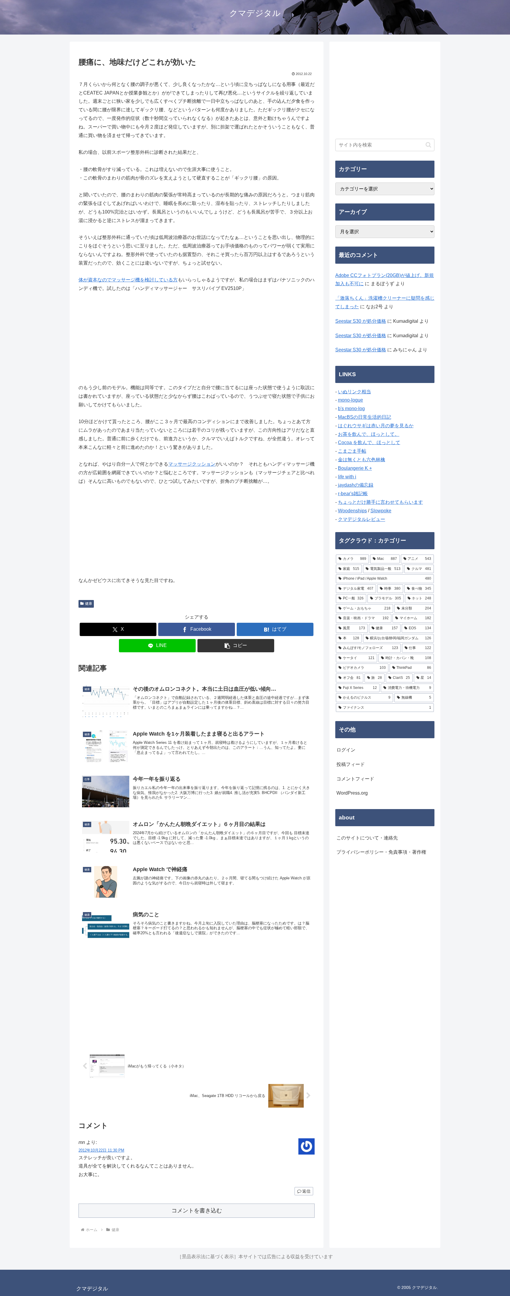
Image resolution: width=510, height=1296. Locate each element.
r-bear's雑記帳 (353, 493)
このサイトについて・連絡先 (367, 837)
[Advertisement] (197, 999)
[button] (235, 645)
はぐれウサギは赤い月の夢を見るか (375, 425)
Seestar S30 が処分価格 (360, 321)
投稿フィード (350, 764)
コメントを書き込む (196, 1210)
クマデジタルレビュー (361, 519)
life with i (347, 476)
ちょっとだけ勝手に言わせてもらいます (380, 502)
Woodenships (352, 510)
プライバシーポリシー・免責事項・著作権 (381, 852)
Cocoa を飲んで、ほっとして (369, 442)
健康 (88, 603)
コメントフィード (355, 778)
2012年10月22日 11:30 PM (101, 1150)
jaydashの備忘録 (355, 485)
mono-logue (350, 399)
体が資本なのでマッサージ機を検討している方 (128, 279)
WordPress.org (352, 792)
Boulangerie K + (355, 468)
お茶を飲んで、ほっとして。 (368, 434)
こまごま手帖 (352, 451)
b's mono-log (351, 408)
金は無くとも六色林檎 (361, 459)
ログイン (345, 749)
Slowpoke (380, 510)
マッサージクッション (191, 464)
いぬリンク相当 (354, 391)
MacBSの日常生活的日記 (364, 417)
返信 (306, 1191)
